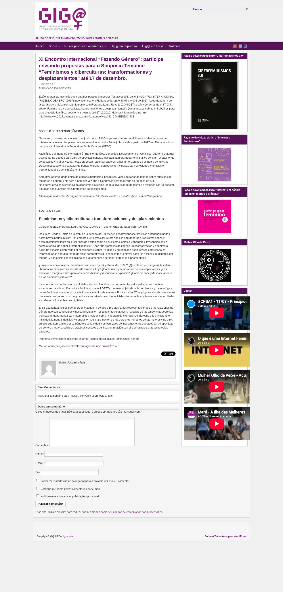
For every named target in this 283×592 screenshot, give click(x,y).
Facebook (245, 46)
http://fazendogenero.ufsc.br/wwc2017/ (94, 346)
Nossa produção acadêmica (82, 46)
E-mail (39, 463)
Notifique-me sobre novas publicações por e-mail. (70, 496)
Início (40, 46)
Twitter (240, 46)
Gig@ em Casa (153, 46)
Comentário (42, 445)
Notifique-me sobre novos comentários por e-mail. (70, 489)
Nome (39, 453)
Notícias (174, 46)
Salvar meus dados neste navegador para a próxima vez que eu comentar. (85, 481)
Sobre (51, 46)
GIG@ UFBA (61, 19)
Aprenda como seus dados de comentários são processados (126, 512)
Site (37, 472)
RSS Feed (235, 46)
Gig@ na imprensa (124, 46)
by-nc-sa (68, 536)
